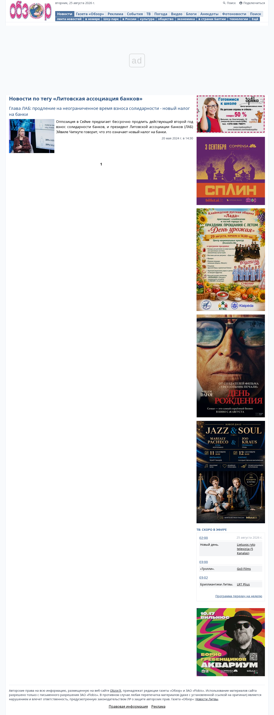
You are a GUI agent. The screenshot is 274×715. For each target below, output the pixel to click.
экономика (186, 19)
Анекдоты (209, 14)
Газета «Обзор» (90, 14)
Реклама (115, 14)
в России (129, 19)
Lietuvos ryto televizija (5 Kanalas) (246, 549)
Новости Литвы (206, 699)
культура (147, 19)
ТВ (148, 14)
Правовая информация (128, 706)
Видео (176, 14)
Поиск (255, 14)
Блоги (191, 14)
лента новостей (69, 19)
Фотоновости (234, 14)
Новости (64, 14)
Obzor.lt (115, 690)
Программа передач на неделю (238, 596)
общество (166, 19)
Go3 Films (244, 569)
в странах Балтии (212, 19)
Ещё (255, 19)
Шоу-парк (111, 19)
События (135, 14)
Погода (160, 14)
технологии (238, 19)
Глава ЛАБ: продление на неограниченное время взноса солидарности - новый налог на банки (99, 111)
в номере (92, 19)
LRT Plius (243, 584)
